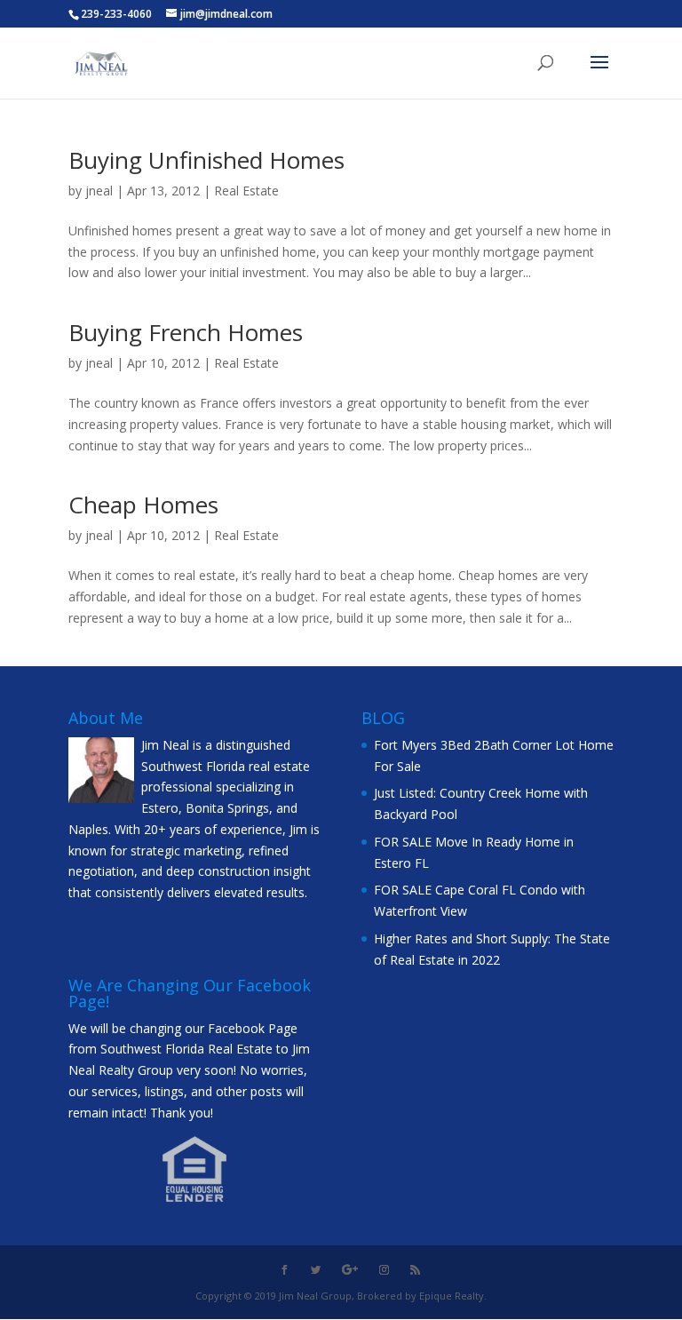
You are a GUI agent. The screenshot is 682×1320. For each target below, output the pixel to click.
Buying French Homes (185, 332)
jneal (99, 190)
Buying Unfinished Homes (206, 160)
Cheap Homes (143, 505)
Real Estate (246, 190)
